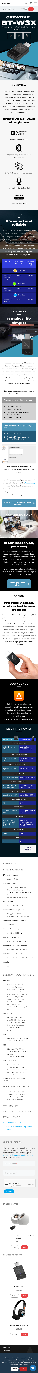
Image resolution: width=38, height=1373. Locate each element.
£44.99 (19, 1290)
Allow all (23, 1368)
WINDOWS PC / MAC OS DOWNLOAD (19, 719)
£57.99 (19, 1242)
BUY (24, 1247)
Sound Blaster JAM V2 (19, 1326)
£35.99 (19, 1329)
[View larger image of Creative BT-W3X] (11, 35)
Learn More (28, 849)
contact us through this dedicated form (18, 1155)
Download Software (13, 1122)
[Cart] (30, 3)
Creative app (30, 483)
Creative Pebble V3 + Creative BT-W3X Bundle (19, 1237)
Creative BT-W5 (19, 1287)
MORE (14, 1247)
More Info (15, 1368)
